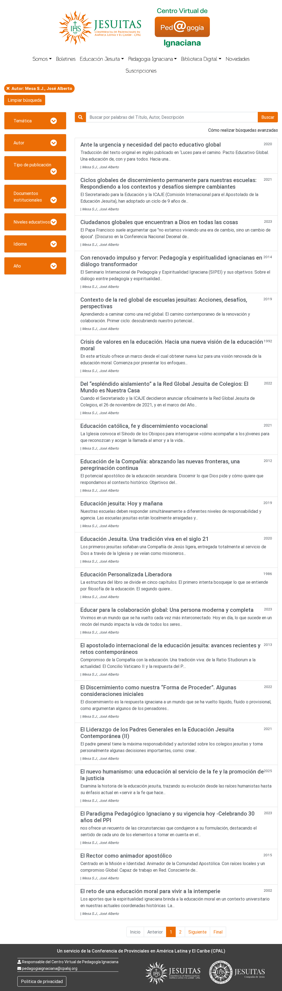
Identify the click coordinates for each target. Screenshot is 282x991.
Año (17, 266)
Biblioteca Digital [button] (199, 59)
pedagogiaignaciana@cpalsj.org (49, 968)
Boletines (65, 59)
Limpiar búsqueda (25, 100)
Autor (18, 142)
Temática (22, 120)
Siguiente (197, 932)
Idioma (20, 244)
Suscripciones (141, 71)
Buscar (267, 117)
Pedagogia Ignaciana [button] (150, 59)
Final (218, 932)
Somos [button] (40, 59)
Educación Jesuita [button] (100, 59)
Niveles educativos (31, 222)
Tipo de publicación (32, 164)
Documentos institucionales (27, 197)
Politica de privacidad (42, 981)
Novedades (238, 59)
